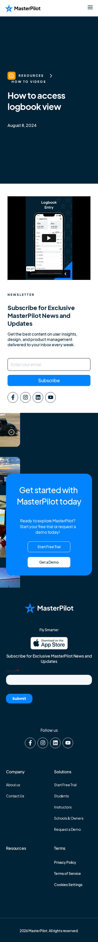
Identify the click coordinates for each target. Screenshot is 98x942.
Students (61, 796)
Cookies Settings (68, 884)
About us (13, 784)
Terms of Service (67, 873)
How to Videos (29, 82)
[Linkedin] (38, 397)
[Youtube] (50, 397)
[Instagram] (25, 397)
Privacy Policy (65, 862)
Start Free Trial (65, 784)
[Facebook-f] (13, 397)
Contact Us (15, 796)
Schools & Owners (68, 818)
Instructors (62, 807)
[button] (49, 562)
